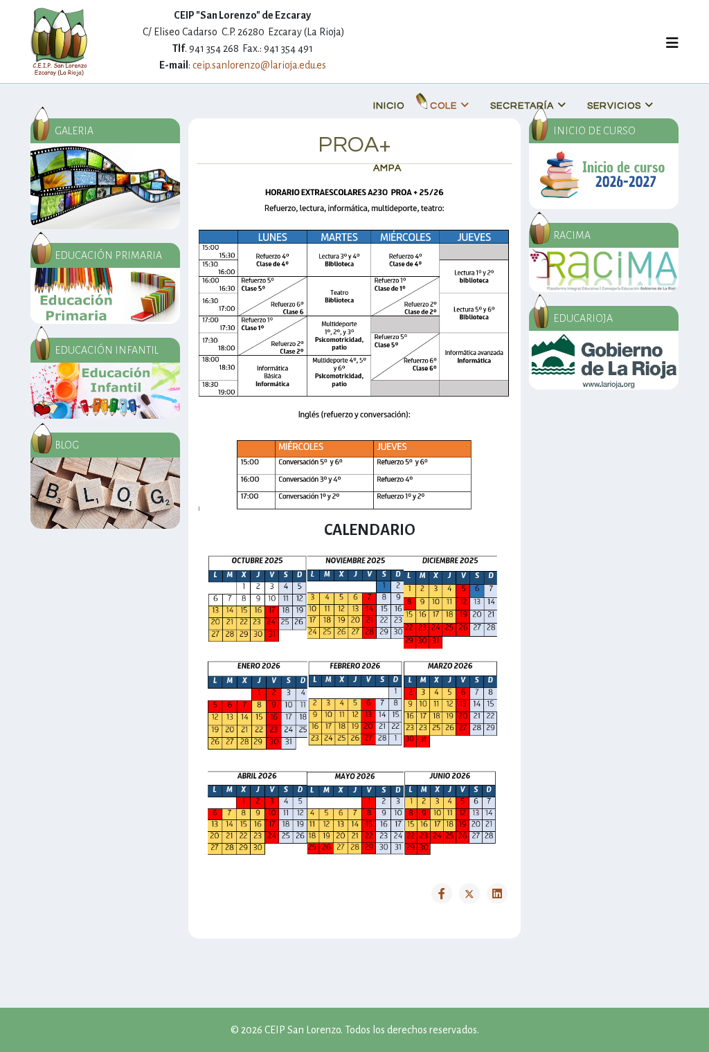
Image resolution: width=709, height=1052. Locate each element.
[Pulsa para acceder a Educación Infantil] (105, 391)
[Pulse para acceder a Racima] (604, 270)
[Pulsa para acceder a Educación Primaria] (105, 296)
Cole (443, 106)
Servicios (614, 106)
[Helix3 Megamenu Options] (672, 44)
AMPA (387, 168)
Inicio (388, 106)
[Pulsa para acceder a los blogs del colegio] (105, 493)
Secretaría (522, 106)
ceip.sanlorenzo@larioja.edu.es (259, 65)
